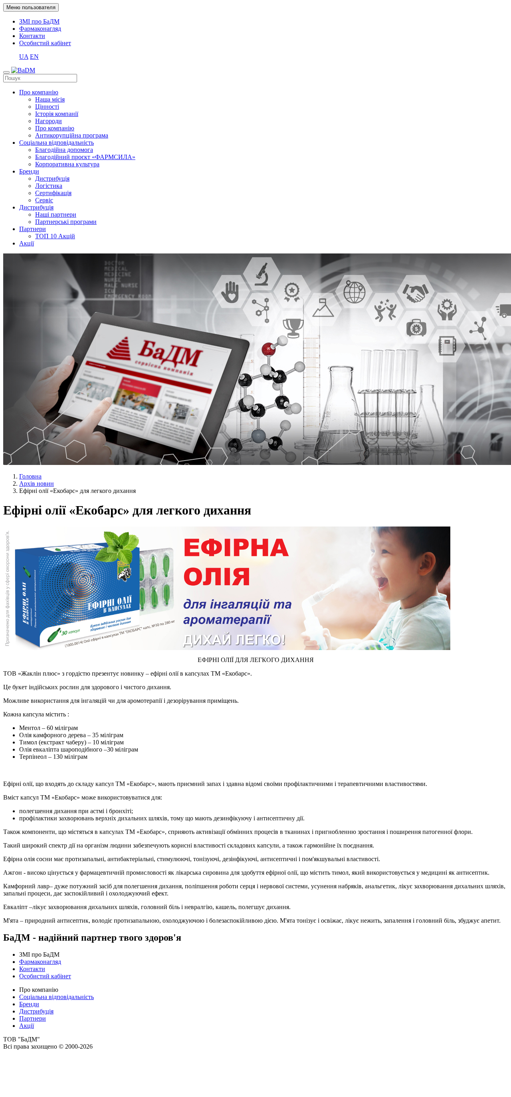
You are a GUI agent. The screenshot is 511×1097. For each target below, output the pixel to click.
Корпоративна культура (67, 164)
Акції (26, 243)
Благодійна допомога (64, 149)
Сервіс (44, 200)
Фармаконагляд (40, 28)
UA (23, 56)
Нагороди (48, 121)
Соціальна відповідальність (56, 142)
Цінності (47, 106)
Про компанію (38, 92)
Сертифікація (53, 192)
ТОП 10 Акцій (55, 236)
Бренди (29, 171)
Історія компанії (56, 113)
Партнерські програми (66, 221)
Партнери (32, 228)
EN (34, 56)
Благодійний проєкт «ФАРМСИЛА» (85, 157)
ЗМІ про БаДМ (39, 21)
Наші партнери (55, 214)
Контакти (32, 35)
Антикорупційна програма (71, 135)
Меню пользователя (30, 7)
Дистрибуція (52, 178)
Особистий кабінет (45, 43)
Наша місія (50, 99)
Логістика (48, 185)
